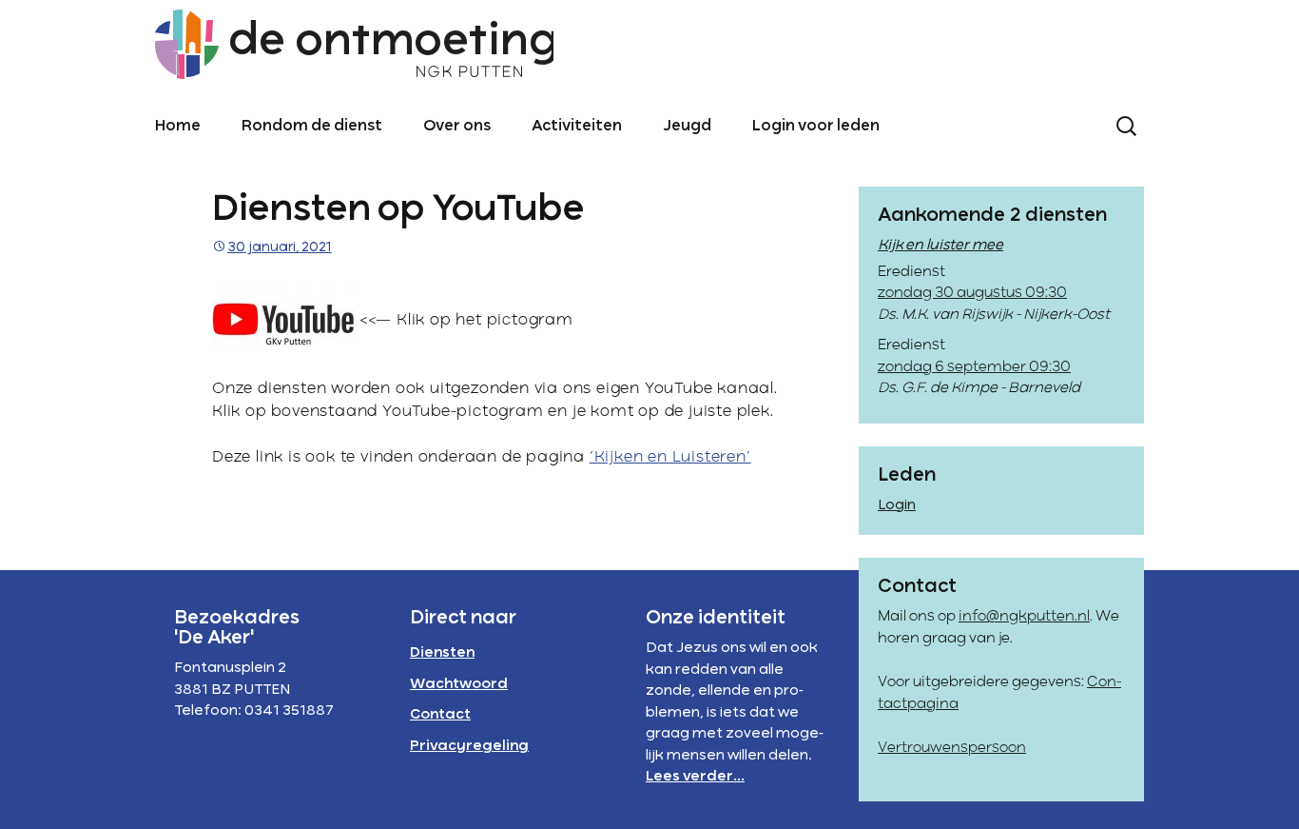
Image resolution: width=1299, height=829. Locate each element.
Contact (440, 714)
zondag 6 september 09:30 (974, 367)
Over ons (457, 126)
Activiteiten (577, 126)
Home (178, 126)
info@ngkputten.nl (1024, 616)
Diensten (442, 653)
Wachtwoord (459, 684)
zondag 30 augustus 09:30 (972, 293)
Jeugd (687, 126)
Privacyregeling (469, 746)
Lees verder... (695, 776)
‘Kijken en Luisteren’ (670, 457)
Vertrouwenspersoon (952, 748)
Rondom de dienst (312, 126)
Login (897, 505)
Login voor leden (816, 126)
